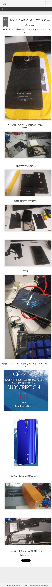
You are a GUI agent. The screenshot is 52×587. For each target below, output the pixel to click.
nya (40, 550)
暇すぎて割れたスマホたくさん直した (29, 22)
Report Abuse (43, 585)
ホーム (4, 9)
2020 (29, 555)
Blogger (35, 585)
